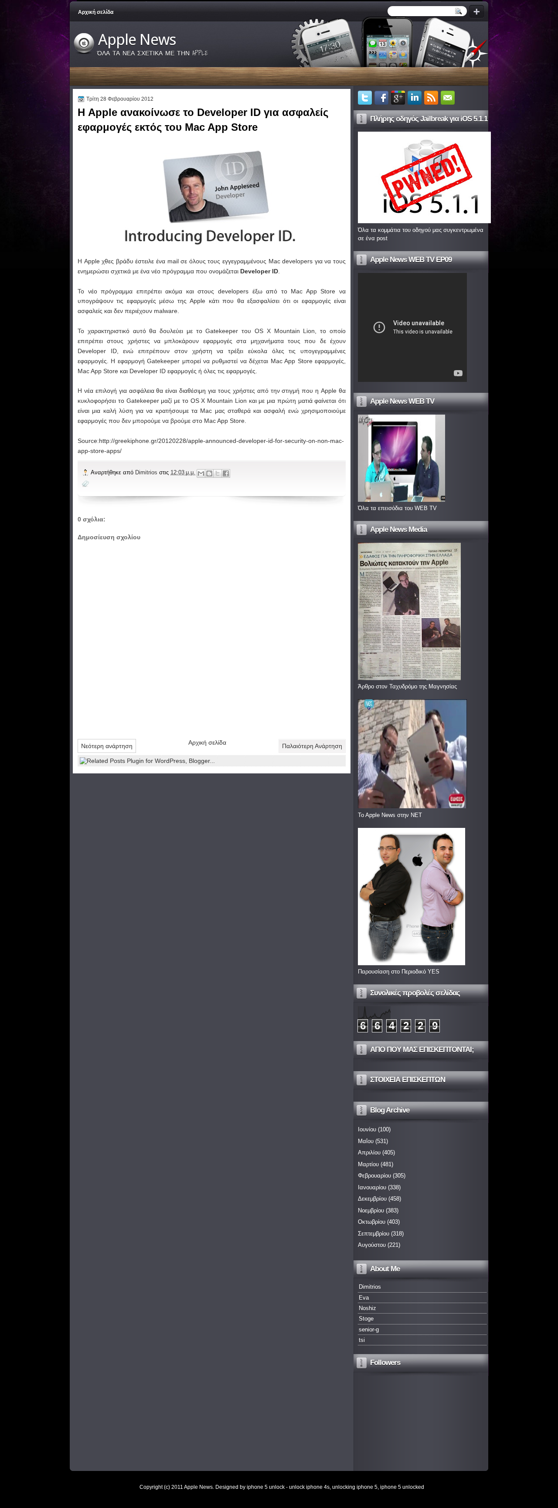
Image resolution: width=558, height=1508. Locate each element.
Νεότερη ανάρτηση (107, 745)
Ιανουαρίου (372, 1187)
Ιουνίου (367, 1129)
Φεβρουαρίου (374, 1175)
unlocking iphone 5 (355, 1487)
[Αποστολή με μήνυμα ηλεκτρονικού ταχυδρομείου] (201, 473)
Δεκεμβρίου (372, 1198)
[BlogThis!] (209, 473)
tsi (362, 1340)
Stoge (366, 1318)
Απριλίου (369, 1152)
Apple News (137, 40)
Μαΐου (366, 1141)
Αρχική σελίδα (95, 12)
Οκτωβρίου (371, 1222)
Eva (364, 1297)
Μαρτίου (368, 1164)
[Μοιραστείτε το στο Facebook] (225, 473)
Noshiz (367, 1308)
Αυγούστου (372, 1245)
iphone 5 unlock (266, 1487)
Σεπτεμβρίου (373, 1233)
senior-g (369, 1329)
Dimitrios (147, 472)
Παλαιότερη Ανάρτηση (312, 745)
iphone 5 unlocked (402, 1487)
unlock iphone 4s (309, 1487)
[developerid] (212, 196)
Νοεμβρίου (371, 1210)
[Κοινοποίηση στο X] (217, 473)
